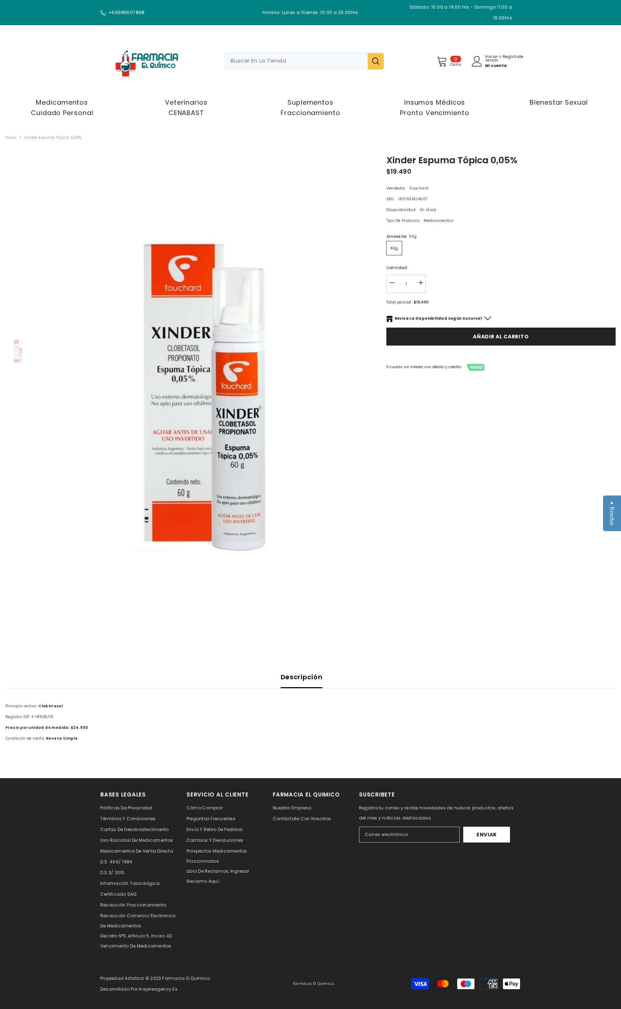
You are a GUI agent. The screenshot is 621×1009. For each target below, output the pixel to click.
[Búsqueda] (304, 61)
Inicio (10, 137)
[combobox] (296, 61)
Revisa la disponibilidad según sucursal (438, 318)
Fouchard (419, 188)
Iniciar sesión (491, 58)
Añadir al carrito (501, 336)
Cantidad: (397, 267)
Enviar (487, 834)
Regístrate (513, 57)
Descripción (302, 676)
